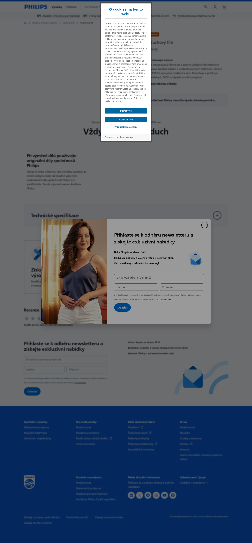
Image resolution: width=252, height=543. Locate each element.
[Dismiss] (204, 225)
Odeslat (122, 307)
